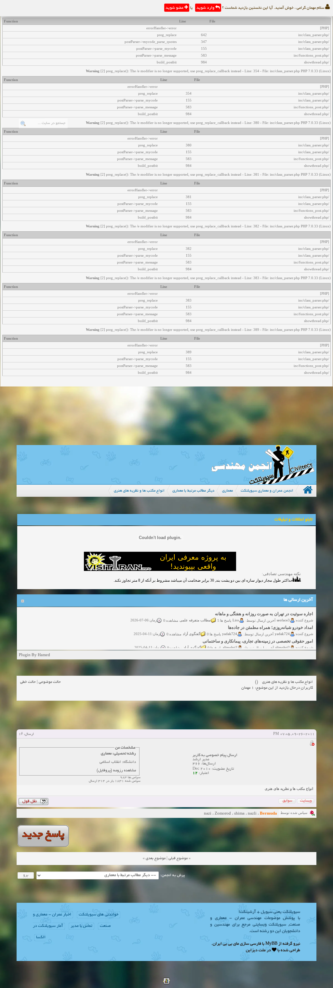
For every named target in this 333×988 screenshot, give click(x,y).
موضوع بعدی (156, 858)
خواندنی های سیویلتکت (98, 915)
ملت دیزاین (256, 950)
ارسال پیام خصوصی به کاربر (215, 755)
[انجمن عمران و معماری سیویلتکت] (263, 482)
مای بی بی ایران (226, 944)
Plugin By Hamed (34, 654)
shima (239, 813)
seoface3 (283, 614)
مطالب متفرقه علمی (195, 614)
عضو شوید (175, 8)
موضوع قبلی (178, 858)
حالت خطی (28, 682)
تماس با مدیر (81, 926)
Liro (236, 614)
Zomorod (223, 813)
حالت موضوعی (50, 682)
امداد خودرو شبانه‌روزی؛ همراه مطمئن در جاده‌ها (270, 621)
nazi (207, 813)
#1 (21, 734)
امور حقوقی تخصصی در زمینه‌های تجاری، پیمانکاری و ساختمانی (258, 635)
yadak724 (282, 628)
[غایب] (311, 744)
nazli (252, 813)
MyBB (271, 944)
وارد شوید (205, 8)
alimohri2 (282, 641)
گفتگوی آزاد (191, 628)
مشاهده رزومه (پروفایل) (116, 770)
